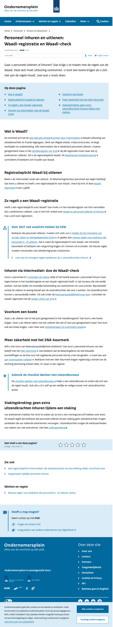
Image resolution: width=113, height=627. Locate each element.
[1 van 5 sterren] (61, 445)
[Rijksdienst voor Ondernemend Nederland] (14, 579)
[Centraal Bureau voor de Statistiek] (27, 588)
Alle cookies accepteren (93, 609)
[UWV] (33, 588)
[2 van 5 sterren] (67, 445)
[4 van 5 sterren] (78, 445)
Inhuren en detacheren (37, 31)
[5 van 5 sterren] (84, 445)
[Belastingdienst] (33, 579)
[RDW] (18, 588)
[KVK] (7, 588)
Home (7, 31)
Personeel (18, 31)
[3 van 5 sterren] (73, 445)
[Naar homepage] (56, 6)
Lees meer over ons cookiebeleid (19, 621)
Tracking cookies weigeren (92, 619)
